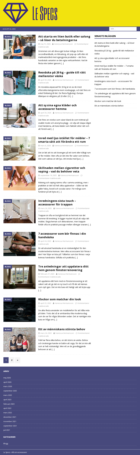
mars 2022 (7, 412)
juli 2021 (6, 430)
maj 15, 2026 (45, 44)
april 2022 (7, 408)
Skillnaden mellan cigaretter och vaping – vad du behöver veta (61, 169)
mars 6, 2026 (45, 145)
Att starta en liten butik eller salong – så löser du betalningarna (64, 38)
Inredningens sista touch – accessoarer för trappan (57, 202)
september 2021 (10, 426)
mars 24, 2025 (46, 208)
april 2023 (7, 399)
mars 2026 (7, 386)
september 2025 (10, 391)
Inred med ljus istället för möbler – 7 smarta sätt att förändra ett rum (64, 139)
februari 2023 (8, 404)
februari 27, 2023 (47, 274)
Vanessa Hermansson (63, 44)
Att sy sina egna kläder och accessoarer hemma (57, 107)
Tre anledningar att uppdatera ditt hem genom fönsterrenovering (63, 268)
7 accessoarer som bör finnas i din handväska (62, 235)
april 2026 (7, 382)
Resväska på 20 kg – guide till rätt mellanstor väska (62, 74)
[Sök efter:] (123, 28)
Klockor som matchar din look (59, 299)
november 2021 (9, 421)
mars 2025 (7, 395)
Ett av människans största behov (61, 329)
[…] (62, 63)
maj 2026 (7, 377)
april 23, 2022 (45, 303)
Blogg (5, 443)
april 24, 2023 (45, 241)
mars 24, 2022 (46, 333)
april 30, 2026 (45, 80)
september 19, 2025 (48, 175)
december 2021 (9, 417)
